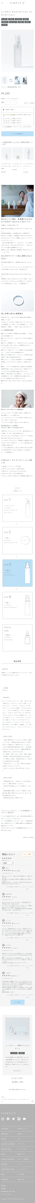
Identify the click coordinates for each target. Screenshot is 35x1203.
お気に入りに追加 (25, 103)
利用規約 (3, 1188)
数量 (2, 102)
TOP (2, 1097)
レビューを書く (27, 854)
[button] (2, 3)
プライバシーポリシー (7, 1194)
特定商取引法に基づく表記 (8, 1191)
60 (19, 87)
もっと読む (17, 1002)
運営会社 (3, 1185)
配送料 (2, 98)
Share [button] (32, 103)
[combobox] (17, 673)
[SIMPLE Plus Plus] (17, 3)
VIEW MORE (16, 1071)
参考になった (29, 888)
